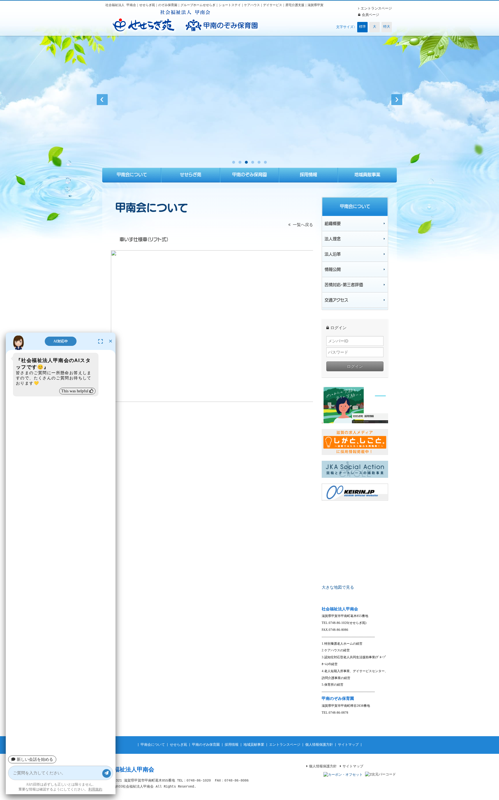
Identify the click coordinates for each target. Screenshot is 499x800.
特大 (386, 27)
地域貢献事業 (253, 745)
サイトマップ (348, 745)
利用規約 (95, 789)
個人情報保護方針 (319, 745)
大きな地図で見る (338, 587)
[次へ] (396, 99)
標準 (362, 27)
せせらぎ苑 (178, 745)
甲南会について (153, 745)
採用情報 (232, 745)
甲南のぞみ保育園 (206, 745)
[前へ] (102, 99)
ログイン (355, 366)
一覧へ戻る (302, 225)
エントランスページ (284, 745)
